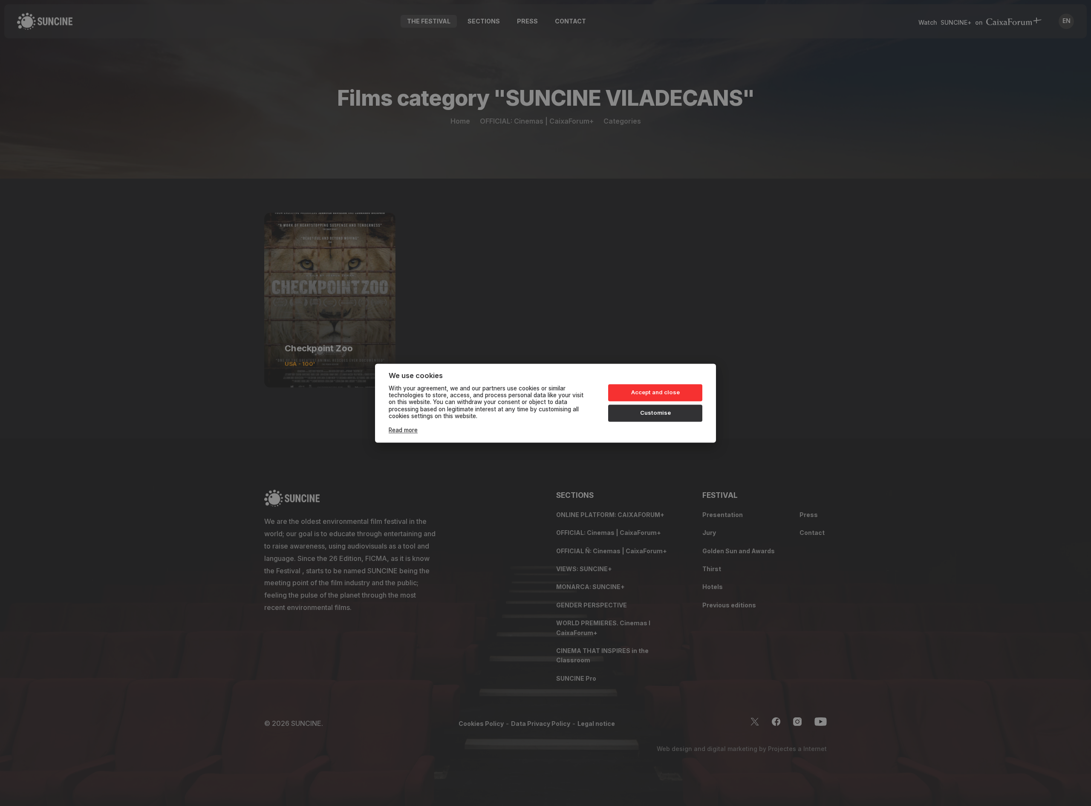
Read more (403, 430)
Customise (655, 413)
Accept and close (655, 392)
